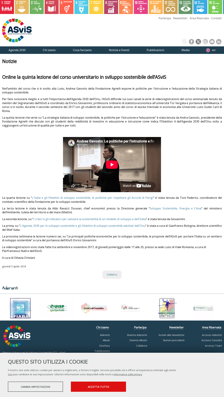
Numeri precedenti (173, 340)
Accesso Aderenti (212, 335)
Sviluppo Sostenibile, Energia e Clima (175, 208)
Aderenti (105, 335)
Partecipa (165, 18)
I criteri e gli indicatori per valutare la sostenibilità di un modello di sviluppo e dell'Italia (89, 219)
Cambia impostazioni (35, 386)
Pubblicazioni (102, 351)
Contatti (216, 18)
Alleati (106, 340)
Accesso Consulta (212, 340)
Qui (10, 374)
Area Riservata (199, 18)
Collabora (141, 345)
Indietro (112, 274)
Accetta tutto (98, 386)
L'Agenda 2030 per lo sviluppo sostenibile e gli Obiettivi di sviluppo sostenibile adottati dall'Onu (82, 226)
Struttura (104, 345)
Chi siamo (102, 327)
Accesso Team (213, 345)
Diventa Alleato (138, 340)
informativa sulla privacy (128, 374)
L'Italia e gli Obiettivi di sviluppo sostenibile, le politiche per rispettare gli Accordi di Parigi (92, 198)
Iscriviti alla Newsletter (171, 335)
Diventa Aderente (137, 335)
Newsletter (180, 18)
